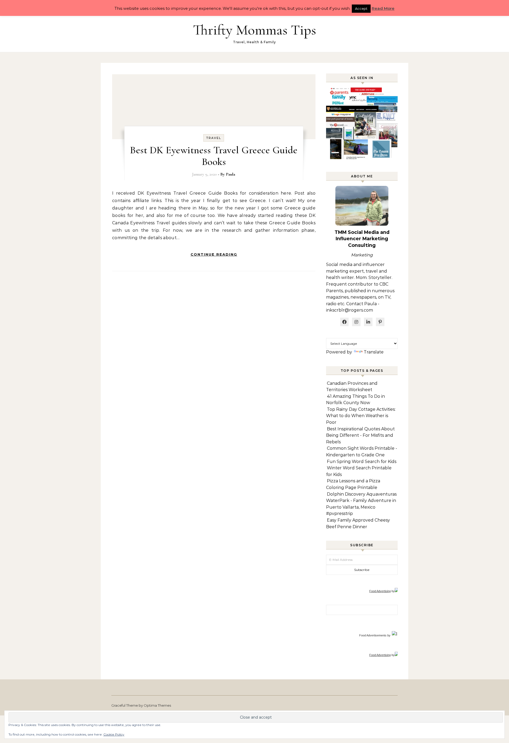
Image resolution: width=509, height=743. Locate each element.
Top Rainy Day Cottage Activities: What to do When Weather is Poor (361, 416)
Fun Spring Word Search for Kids (361, 461)
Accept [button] (361, 8)
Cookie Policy (113, 734)
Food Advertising (380, 591)
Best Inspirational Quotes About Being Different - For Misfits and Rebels (360, 435)
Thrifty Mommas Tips (254, 29)
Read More (383, 8)
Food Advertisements (373, 635)
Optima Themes (157, 705)
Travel (213, 138)
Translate (374, 352)
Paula (230, 174)
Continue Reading (214, 254)
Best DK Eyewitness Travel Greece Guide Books (213, 156)
